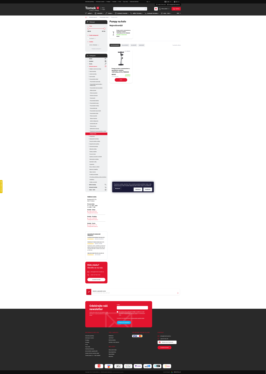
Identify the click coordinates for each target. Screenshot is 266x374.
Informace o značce (100, 1)
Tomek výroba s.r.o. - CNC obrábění (92, 355)
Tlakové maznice (93, 118)
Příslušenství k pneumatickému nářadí (98, 131)
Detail (121, 79)
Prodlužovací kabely (93, 174)
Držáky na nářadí (93, 182)
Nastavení (117, 188)
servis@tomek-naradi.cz (92, 226)
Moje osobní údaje (112, 349)
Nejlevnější (125, 45)
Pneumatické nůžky (94, 113)
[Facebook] (156, 9)
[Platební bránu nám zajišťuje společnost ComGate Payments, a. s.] (99, 366)
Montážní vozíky (92, 161)
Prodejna (108, 1)
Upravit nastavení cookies (117, 372)
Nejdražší (133, 45)
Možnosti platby (112, 340)
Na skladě (92, 38)
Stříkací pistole (93, 90)
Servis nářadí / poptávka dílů (91, 351)
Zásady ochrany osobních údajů (92, 353)
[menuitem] (89, 13)
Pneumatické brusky (94, 103)
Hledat (145, 8)
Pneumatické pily (93, 108)
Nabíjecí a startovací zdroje (95, 68)
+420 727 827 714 (93, 224)
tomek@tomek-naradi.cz (92, 219)
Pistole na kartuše (94, 95)
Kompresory (92, 136)
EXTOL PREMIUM (94, 45)
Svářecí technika (92, 74)
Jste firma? (111, 337)
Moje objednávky (112, 352)
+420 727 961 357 (93, 211)
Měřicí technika (92, 184)
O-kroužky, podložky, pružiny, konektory (97, 177)
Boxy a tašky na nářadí (94, 166)
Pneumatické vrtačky (94, 105)
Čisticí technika (92, 71)
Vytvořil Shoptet (166, 372)
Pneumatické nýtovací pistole (96, 88)
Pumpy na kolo (93, 133)
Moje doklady (111, 354)
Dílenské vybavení (93, 66)
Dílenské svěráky (93, 149)
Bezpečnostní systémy (94, 144)
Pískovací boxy (93, 126)
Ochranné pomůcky (93, 146)
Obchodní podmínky (89, 1)
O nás (119, 1)
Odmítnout (138, 189)
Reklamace (111, 335)
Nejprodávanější (115, 45)
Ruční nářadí (92, 76)
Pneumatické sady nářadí (95, 110)
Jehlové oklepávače (94, 121)
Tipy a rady (125, 1)
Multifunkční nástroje (94, 128)
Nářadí (90, 58)
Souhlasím (147, 189)
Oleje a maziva (92, 172)
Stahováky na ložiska (94, 159)
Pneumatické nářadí (93, 79)
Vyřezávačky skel (93, 123)
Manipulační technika (94, 138)
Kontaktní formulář (96, 279)
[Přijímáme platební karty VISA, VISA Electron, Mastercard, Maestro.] (109, 366)
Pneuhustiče (92, 98)
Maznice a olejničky (93, 169)
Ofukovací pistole (93, 93)
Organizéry (91, 164)
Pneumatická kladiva (94, 100)
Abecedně (141, 45)
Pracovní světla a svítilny (94, 141)
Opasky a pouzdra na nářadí (95, 156)
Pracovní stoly (92, 154)
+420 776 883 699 (93, 218)
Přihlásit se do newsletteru (124, 322)
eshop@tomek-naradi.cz (92, 212)
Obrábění (91, 61)
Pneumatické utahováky (95, 81)
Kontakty (114, 1)
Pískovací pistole (93, 115)
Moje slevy (111, 356)
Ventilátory (91, 179)
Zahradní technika (93, 187)
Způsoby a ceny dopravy (114, 342)
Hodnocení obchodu (134, 1)
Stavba (90, 63)
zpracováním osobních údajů (131, 313)
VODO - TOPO (92, 189)
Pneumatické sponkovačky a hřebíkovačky (96, 85)
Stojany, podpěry (93, 151)
